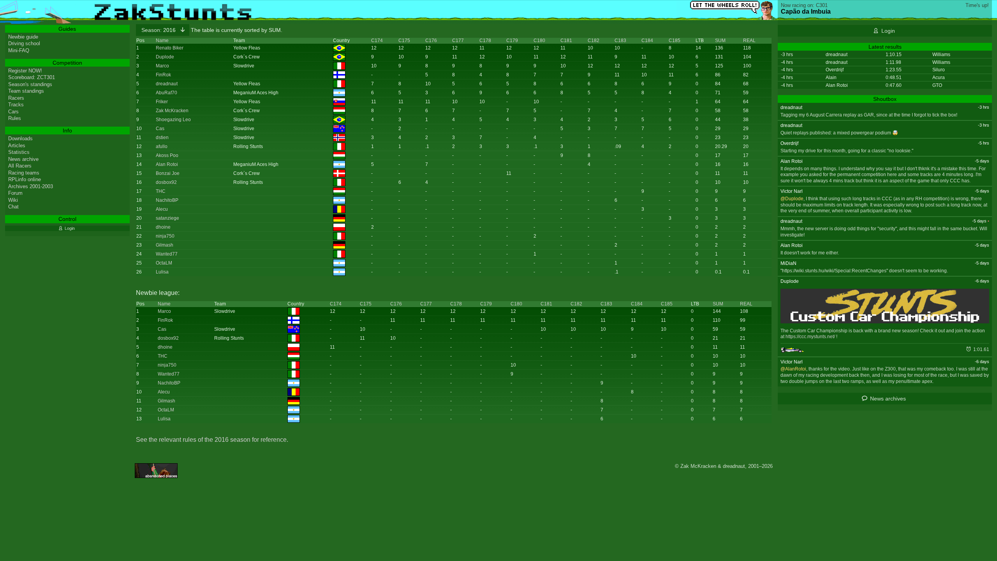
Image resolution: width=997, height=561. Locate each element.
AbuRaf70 (166, 92)
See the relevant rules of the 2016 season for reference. (212, 439)
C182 (593, 40)
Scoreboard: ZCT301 (31, 77)
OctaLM (164, 263)
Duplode (165, 57)
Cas (160, 128)
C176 (431, 40)
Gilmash (164, 245)
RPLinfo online (24, 179)
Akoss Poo (167, 155)
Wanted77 (167, 254)
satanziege (167, 218)
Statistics (19, 152)
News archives (888, 398)
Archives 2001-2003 (30, 186)
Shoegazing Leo (173, 119)
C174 (377, 40)
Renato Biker (169, 48)
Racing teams (23, 173)
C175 (404, 40)
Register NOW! (25, 71)
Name (162, 40)
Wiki (13, 200)
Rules (14, 118)
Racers (16, 98)
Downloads (20, 138)
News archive (23, 159)
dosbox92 (166, 182)
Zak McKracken (172, 110)
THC (161, 191)
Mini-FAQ (18, 50)
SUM (720, 40)
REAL (749, 40)
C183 (620, 40)
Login (888, 31)
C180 (539, 40)
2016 (159, 30)
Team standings (26, 91)
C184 (647, 40)
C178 (485, 40)
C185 (674, 40)
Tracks (16, 105)
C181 (566, 40)
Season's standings (30, 84)
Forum (15, 193)
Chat (13, 207)
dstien (162, 137)
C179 (512, 40)
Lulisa (162, 272)
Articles (16, 145)
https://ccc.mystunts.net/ (810, 336)
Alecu (162, 209)
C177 (458, 40)
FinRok (163, 75)
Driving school (24, 43)
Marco (162, 66)
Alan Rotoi (167, 164)
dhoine (163, 227)
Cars (13, 112)
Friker (162, 101)
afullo (161, 146)
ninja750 (165, 236)
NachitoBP (167, 200)
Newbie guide (23, 37)
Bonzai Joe (168, 173)
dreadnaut (167, 83)
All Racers (20, 166)
